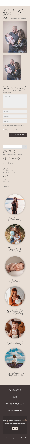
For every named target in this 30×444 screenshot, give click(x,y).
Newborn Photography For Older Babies (12, 154)
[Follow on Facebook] (13, 428)
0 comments (22, 18)
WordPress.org (6, 186)
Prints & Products (15, 404)
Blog (15, 397)
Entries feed (6, 181)
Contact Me (15, 390)
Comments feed (7, 184)
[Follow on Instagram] (16, 428)
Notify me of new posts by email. (13, 130)
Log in (4, 179)
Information (15, 411)
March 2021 (6, 166)
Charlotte (7, 18)
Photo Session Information (9, 172)
